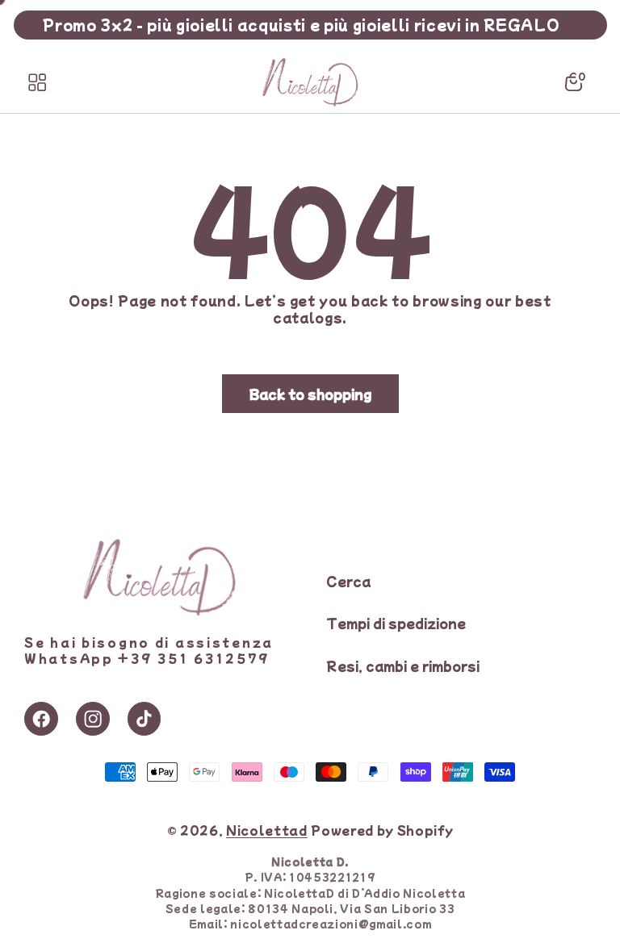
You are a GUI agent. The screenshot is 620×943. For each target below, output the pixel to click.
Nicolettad (267, 829)
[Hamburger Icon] (37, 82)
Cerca (348, 581)
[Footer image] (159, 611)
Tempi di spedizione (396, 623)
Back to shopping (310, 394)
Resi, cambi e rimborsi (403, 665)
